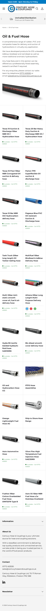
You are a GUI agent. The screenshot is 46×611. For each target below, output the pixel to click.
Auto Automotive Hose (10, 452)
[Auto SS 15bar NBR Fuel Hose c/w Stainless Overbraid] (34, 482)
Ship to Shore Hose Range (34, 419)
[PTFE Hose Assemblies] (34, 373)
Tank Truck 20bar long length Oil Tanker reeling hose (11, 258)
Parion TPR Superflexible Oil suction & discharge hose (33, 175)
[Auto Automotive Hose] (11, 439)
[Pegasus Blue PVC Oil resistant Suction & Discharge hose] (34, 201)
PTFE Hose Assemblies (30, 386)
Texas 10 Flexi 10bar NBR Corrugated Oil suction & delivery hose (11, 175)
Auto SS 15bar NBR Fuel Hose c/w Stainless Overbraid (34, 496)
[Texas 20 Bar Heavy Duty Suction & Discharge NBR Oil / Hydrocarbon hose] (34, 117)
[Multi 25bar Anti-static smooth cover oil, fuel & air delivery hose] (11, 283)
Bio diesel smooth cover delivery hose (34, 344)
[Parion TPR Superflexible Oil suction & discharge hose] (34, 159)
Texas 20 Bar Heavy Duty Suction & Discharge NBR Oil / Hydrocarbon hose (34, 133)
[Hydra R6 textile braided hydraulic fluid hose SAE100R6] (11, 331)
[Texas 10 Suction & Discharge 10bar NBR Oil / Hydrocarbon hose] (11, 117)
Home (4, 27)
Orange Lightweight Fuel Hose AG (10, 421)
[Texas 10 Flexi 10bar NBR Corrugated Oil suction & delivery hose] (11, 159)
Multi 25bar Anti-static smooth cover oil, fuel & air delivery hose (10, 299)
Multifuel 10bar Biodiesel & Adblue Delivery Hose (34, 258)
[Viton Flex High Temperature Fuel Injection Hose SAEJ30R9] (34, 439)
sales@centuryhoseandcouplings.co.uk (25, 76)
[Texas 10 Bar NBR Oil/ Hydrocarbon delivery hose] (11, 201)
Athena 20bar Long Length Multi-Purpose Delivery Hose (34, 299)
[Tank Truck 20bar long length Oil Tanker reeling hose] (11, 243)
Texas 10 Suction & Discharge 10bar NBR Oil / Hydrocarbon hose (10, 133)
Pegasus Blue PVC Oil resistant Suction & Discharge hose (33, 217)
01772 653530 (25, 73)
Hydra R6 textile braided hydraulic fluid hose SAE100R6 (10, 347)
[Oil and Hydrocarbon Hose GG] (11, 373)
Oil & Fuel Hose (13, 27)
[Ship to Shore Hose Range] (34, 406)
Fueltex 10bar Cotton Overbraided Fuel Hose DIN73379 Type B (11, 498)
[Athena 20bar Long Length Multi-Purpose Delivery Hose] (34, 283)
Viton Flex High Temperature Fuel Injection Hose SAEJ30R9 (33, 455)
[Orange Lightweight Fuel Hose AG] (11, 406)
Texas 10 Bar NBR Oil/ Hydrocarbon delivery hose (10, 216)
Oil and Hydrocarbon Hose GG (10, 388)
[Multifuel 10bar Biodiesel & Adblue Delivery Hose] (34, 243)
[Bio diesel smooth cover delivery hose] (34, 331)
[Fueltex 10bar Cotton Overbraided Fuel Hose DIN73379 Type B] (11, 482)
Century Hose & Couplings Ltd (16, 605)
